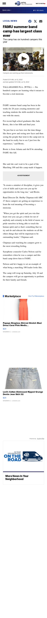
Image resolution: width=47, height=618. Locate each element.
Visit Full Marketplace (36, 296)
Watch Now (40, 3)
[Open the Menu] (4, 3)
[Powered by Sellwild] (40, 439)
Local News (10, 21)
